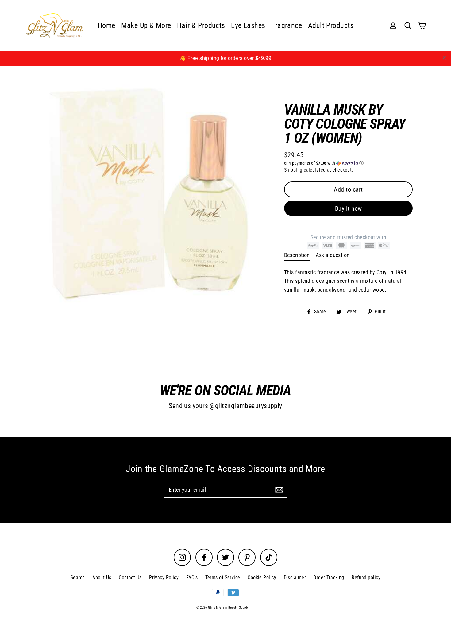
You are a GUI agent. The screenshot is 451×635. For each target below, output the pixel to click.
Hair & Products (201, 25)
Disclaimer (295, 577)
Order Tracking (328, 577)
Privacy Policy (164, 577)
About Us (101, 577)
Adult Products (330, 25)
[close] (444, 57)
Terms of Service (222, 577)
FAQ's (192, 577)
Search (78, 577)
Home (106, 25)
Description (297, 255)
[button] (348, 163)
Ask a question (332, 255)
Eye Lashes (248, 25)
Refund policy (366, 577)
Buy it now (348, 208)
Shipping (293, 170)
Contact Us (130, 577)
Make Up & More (146, 25)
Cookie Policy (262, 577)
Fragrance (286, 25)
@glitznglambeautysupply (246, 406)
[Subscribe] (278, 489)
